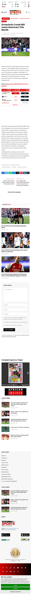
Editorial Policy (5, 472)
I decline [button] (15, 588)
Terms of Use (4, 462)
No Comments (6, 34)
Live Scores (6, 18)
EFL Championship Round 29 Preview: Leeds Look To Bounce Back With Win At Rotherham (23, 183)
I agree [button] (15, 585)
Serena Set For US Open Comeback (20, 427)
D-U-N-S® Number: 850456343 (9, 481)
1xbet (25, 93)
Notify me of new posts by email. (13, 325)
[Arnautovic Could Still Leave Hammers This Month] (15, 56)
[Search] (26, 12)
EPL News (4, 21)
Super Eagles (15, 18)
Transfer (14, 167)
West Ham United (22, 167)
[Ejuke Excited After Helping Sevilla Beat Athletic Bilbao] (5, 437)
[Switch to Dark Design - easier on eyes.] (29, 12)
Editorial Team (5, 465)
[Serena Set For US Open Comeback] (5, 429)
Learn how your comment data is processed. (15, 335)
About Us (3, 455)
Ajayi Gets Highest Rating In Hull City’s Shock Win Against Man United (19, 404)
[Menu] (4, 12)
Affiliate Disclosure (6, 476)
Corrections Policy (6, 474)
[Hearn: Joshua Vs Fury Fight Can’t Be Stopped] (5, 413)
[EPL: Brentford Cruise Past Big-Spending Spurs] (15, 216)
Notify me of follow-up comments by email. (16, 322)
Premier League (5, 102)
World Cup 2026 (25, 18)
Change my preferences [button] (15, 591)
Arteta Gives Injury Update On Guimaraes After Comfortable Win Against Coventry (14, 275)
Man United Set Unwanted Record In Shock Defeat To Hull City (14, 250)
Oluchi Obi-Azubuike (14, 192)
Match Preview (25, 102)
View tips (15, 104)
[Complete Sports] (15, 12)
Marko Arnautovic (15, 165)
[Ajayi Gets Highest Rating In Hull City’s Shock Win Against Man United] (5, 404)
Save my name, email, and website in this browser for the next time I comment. (14, 318)
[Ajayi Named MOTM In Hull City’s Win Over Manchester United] (5, 421)
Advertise (3, 460)
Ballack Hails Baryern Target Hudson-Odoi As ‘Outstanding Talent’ (8, 182)
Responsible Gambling (7, 479)
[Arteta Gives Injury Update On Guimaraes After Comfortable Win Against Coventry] (15, 264)
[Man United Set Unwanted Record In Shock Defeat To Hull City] (15, 240)
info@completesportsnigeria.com (12, 528)
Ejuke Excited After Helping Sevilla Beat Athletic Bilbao (19, 435)
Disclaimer (4, 467)
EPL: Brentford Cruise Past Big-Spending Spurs (13, 226)
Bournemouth (5, 165)
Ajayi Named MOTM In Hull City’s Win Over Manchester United (19, 420)
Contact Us (4, 458)
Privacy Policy (4, 469)
